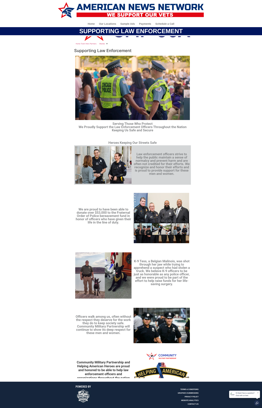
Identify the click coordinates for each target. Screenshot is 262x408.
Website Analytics (190, 400)
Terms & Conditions (189, 389)
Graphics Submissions (188, 393)
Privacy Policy (192, 397)
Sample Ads (127, 23)
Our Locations (107, 23)
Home (91, 23)
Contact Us (193, 404)
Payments (145, 23)
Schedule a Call (164, 23)
